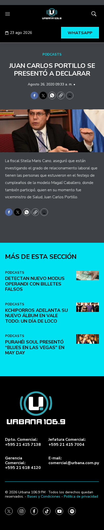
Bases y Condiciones (43, 496)
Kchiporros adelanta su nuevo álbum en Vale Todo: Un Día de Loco (36, 315)
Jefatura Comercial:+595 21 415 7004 (67, 442)
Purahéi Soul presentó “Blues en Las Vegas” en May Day (34, 347)
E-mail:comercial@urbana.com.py (73, 460)
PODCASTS (52, 54)
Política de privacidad (81, 496)
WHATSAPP (80, 33)
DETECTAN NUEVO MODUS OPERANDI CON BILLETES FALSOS (35, 283)
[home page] (52, 14)
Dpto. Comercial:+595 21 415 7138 (23, 442)
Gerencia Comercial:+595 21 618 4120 (23, 463)
